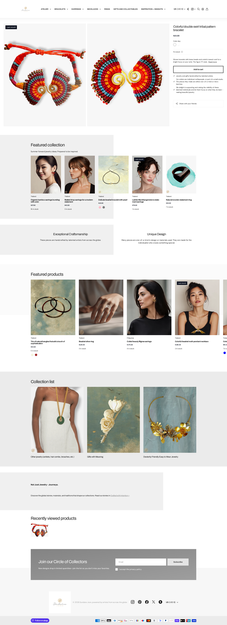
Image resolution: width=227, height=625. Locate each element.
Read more (212, 62)
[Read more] (193, 9)
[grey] (103, 207)
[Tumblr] (160, 602)
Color (177, 41)
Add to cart (198, 69)
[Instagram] (132, 602)
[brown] (36, 354)
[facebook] (147, 602)
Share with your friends (188, 103)
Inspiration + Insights (152, 9)
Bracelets (60, 9)
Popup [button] (182, 52)
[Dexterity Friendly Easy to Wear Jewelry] (169, 420)
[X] (153, 602)
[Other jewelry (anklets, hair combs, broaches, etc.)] (57, 420)
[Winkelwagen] (207, 9)
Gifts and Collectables (126, 9)
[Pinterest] (140, 602)
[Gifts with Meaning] (113, 420)
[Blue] (224, 352)
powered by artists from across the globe (109, 602)
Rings (107, 9)
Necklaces (92, 9)
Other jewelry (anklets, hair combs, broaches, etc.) (52, 457)
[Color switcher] (188, 9)
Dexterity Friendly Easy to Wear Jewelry (160, 457)
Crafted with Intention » (120, 496)
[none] (191, 307)
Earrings (76, 9)
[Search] (198, 9)
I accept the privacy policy (130, 569)
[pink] (99, 207)
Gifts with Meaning (95, 457)
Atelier (44, 9)
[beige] (32, 354)
